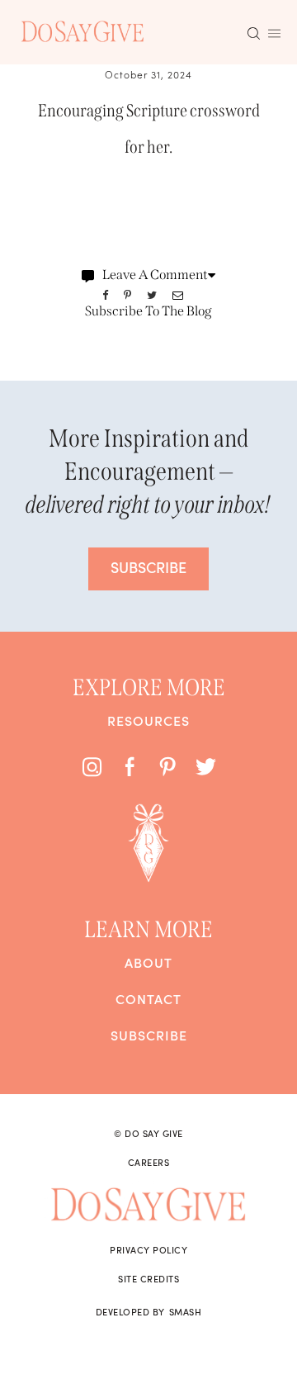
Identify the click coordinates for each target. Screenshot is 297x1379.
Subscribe (149, 1035)
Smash (185, 1311)
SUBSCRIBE (148, 567)
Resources (148, 720)
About (148, 962)
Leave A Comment (155, 274)
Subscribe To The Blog (148, 311)
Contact (149, 998)
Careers (149, 1161)
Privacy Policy (148, 1249)
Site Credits (148, 1278)
